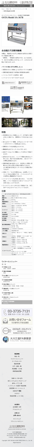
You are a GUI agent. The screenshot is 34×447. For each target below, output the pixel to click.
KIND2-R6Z (10, 276)
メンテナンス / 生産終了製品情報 (17, 385)
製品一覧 (8, 9)
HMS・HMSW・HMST (9, 267)
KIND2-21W (10, 298)
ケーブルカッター (17, 361)
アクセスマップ (17, 409)
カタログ (17, 393)
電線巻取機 (17, 363)
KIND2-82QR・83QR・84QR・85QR (13, 285)
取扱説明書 (17, 396)
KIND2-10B (8, 293)
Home (3, 9)
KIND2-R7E (7, 280)
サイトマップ (17, 419)
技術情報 (17, 388)
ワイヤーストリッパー (17, 359)
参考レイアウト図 (17, 383)
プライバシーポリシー (17, 421)
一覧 (4, 264)
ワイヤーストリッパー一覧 (20, 9)
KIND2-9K (11, 289)
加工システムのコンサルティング (17, 381)
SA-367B (8, 302)
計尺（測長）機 (17, 366)
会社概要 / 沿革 (17, 407)
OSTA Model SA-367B (9, 11)
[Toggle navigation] (31, 5)
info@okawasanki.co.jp (19, 437)
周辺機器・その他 (17, 368)
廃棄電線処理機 (17, 371)
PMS (7, 272)
